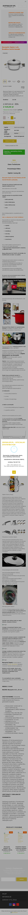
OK (14, 472)
